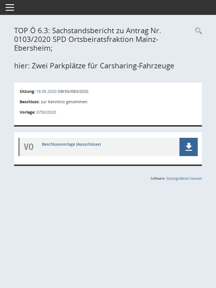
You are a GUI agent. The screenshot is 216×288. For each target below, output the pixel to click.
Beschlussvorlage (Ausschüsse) (71, 144)
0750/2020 (46, 112)
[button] (188, 147)
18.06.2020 (46, 91)
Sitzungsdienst (184, 178)
